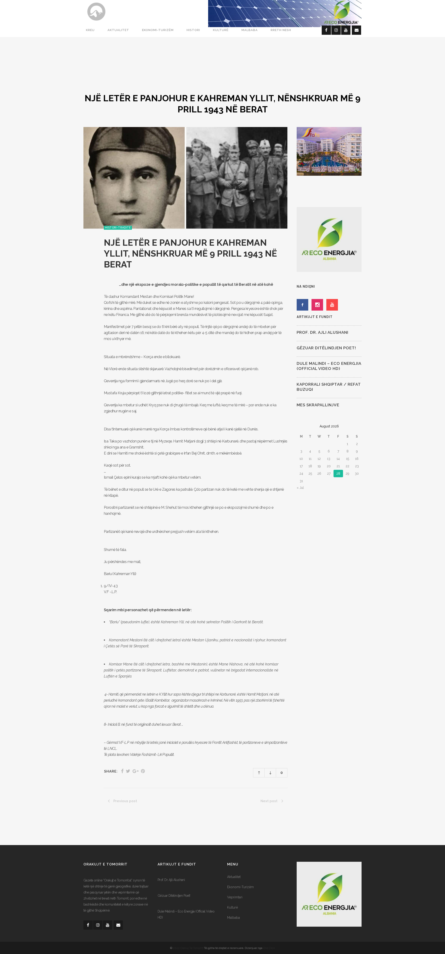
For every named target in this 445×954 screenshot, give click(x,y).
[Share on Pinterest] (143, 771)
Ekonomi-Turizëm (240, 887)
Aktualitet (234, 877)
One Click (269, 948)
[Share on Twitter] (128, 771)
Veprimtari (234, 897)
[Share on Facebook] (122, 771)
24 (301, 473)
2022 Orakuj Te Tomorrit (188, 948)
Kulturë (232, 907)
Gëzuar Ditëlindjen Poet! (326, 348)
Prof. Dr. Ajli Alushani (322, 332)
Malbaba (233, 917)
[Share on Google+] (136, 771)
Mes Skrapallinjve (318, 405)
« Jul (300, 488)
